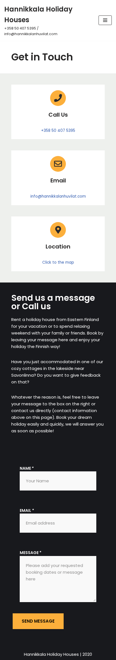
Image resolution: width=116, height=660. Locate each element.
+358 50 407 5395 (58, 130)
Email (27, 510)
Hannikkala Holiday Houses (51, 654)
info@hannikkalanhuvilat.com (58, 196)
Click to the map (58, 262)
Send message (38, 621)
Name (27, 468)
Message (30, 552)
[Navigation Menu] (105, 20)
